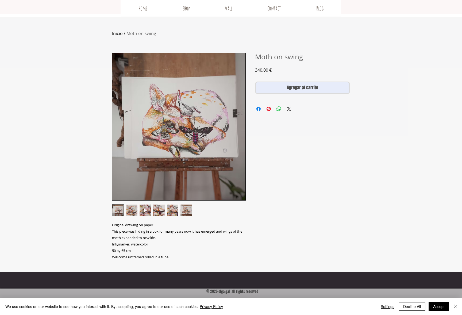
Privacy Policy (211, 306)
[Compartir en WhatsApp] (279, 109)
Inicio (117, 33)
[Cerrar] (455, 306)
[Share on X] (289, 109)
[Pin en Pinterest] (268, 109)
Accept (439, 306)
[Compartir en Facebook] (258, 109)
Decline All (412, 306)
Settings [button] (387, 306)
